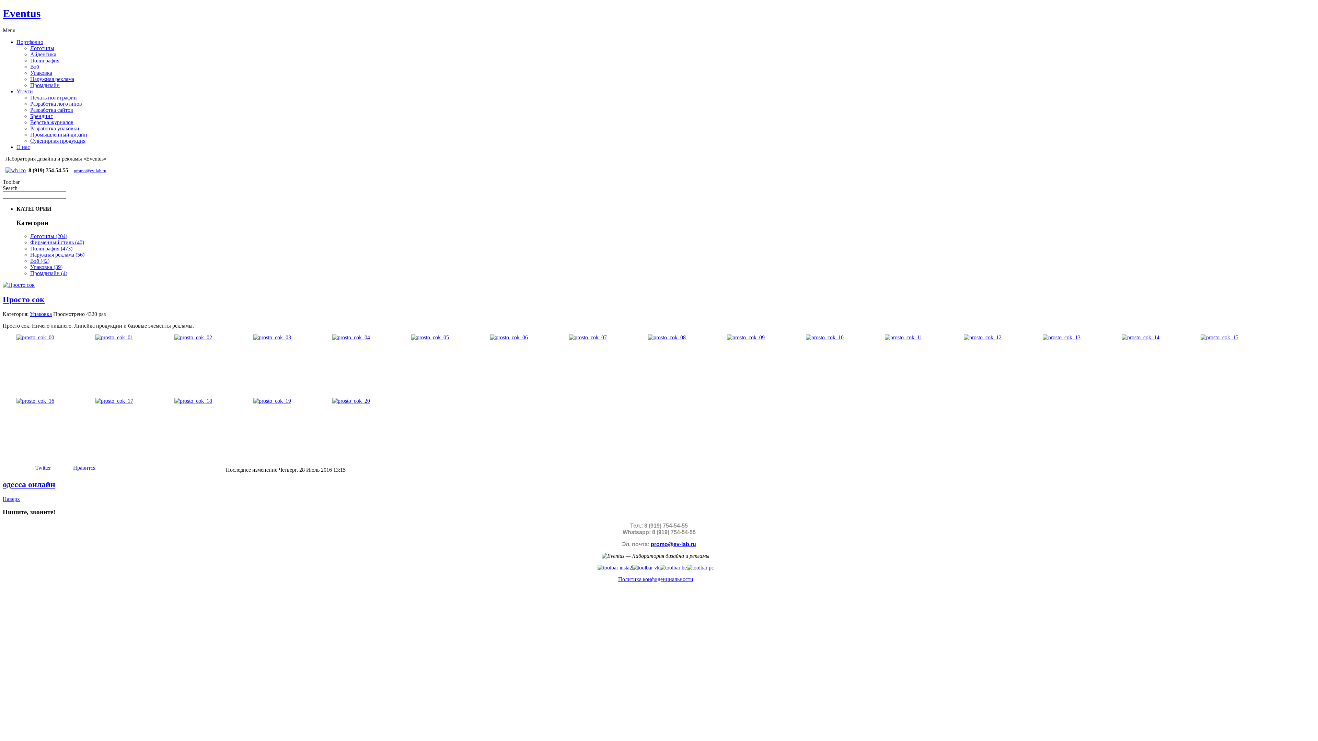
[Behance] (673, 568)
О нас (23, 147)
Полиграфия (44, 60)
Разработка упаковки (54, 128)
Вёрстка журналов (51, 122)
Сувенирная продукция (57, 141)
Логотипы (42, 48)
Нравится (84, 468)
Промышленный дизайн (58, 135)
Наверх (11, 499)
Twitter (43, 468)
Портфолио (29, 42)
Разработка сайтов (51, 110)
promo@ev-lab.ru (90, 170)
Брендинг (41, 116)
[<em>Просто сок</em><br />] (35, 337)
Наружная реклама (52, 79)
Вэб (34, 67)
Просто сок (24, 299)
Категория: (15, 314)
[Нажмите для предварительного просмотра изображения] (19, 285)
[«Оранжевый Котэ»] (700, 568)
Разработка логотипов (56, 104)
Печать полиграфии (53, 98)
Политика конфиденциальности (655, 579)
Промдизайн (45, 85)
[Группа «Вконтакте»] (646, 568)
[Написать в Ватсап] (15, 170)
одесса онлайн (29, 484)
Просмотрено (69, 314)
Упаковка (41, 73)
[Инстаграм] (615, 568)
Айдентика (43, 54)
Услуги (24, 91)
